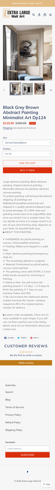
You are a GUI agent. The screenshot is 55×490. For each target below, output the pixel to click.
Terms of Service (14, 407)
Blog (7, 399)
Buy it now (27, 170)
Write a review (26, 362)
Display (7, 148)
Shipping (7, 127)
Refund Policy (13, 422)
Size (5, 137)
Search (9, 392)
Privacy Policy (13, 414)
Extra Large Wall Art (31, 481)
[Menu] (50, 14)
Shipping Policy (13, 430)
